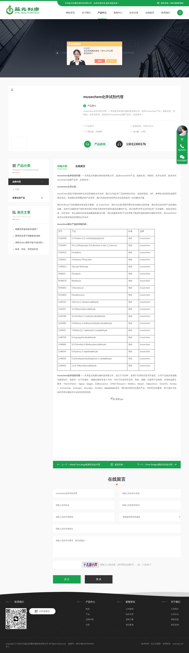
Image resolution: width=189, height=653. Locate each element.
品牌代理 (16, 181)
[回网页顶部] (182, 140)
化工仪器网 (156, 644)
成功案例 (130, 625)
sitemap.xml (178, 644)
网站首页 (70, 13)
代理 (17, 189)
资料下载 (130, 619)
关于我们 (86, 13)
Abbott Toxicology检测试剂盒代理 (85, 464)
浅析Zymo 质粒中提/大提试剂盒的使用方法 (30, 242)
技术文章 (134, 13)
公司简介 (175, 609)
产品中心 (102, 13)
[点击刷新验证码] (90, 565)
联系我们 (165, 13)
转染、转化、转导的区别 (26, 249)
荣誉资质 (175, 619)
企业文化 (175, 614)
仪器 (88, 625)
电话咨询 (182, 150)
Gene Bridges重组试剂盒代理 (158, 464)
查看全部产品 (18, 198)
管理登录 (167, 644)
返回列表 (119, 464)
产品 (88, 614)
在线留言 (149, 13)
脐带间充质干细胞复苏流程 (27, 236)
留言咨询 (175, 625)
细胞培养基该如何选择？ (26, 229)
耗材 (88, 609)
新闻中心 (118, 13)
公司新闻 (130, 609)
